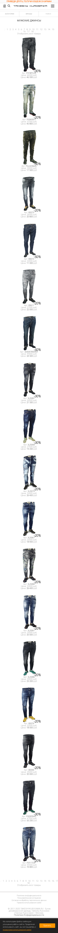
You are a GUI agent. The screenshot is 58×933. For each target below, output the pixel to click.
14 (49, 29)
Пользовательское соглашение (29, 898)
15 (53, 29)
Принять (47, 925)
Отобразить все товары (29, 33)
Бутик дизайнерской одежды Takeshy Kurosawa (30, 909)
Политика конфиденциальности (29, 895)
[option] (29, 1)
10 (33, 29)
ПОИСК (48, 14)
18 (32, 31)
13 (45, 29)
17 (28, 31)
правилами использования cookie (17, 930)
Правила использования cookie (29, 903)
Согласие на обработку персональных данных (29, 900)
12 (41, 29)
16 (24, 31)
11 (37, 29)
